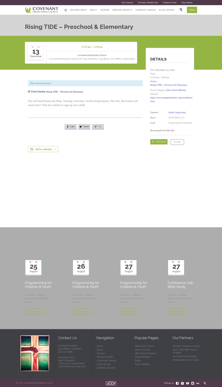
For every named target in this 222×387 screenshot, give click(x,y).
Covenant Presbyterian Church (92, 55)
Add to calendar (43, 149)
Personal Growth (105, 357)
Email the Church (66, 357)
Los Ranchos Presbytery (185, 356)
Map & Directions (66, 360)
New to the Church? (144, 346)
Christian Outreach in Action (186, 346)
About (100, 349)
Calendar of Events (106, 368)
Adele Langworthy (177, 112)
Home (100, 346)
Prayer (138, 360)
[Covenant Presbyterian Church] (42, 10)
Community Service (106, 360)
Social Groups (104, 364)
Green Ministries (143, 357)
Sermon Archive (142, 349)
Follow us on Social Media (71, 363)
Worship (101, 353)
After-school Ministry (176, 90)
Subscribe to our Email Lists (72, 366)
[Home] (65, 10)
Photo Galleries (142, 364)
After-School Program (145, 353)
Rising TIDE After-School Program (185, 351)
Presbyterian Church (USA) (186, 360)
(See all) (170, 130)
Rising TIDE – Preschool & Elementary (168, 85)
